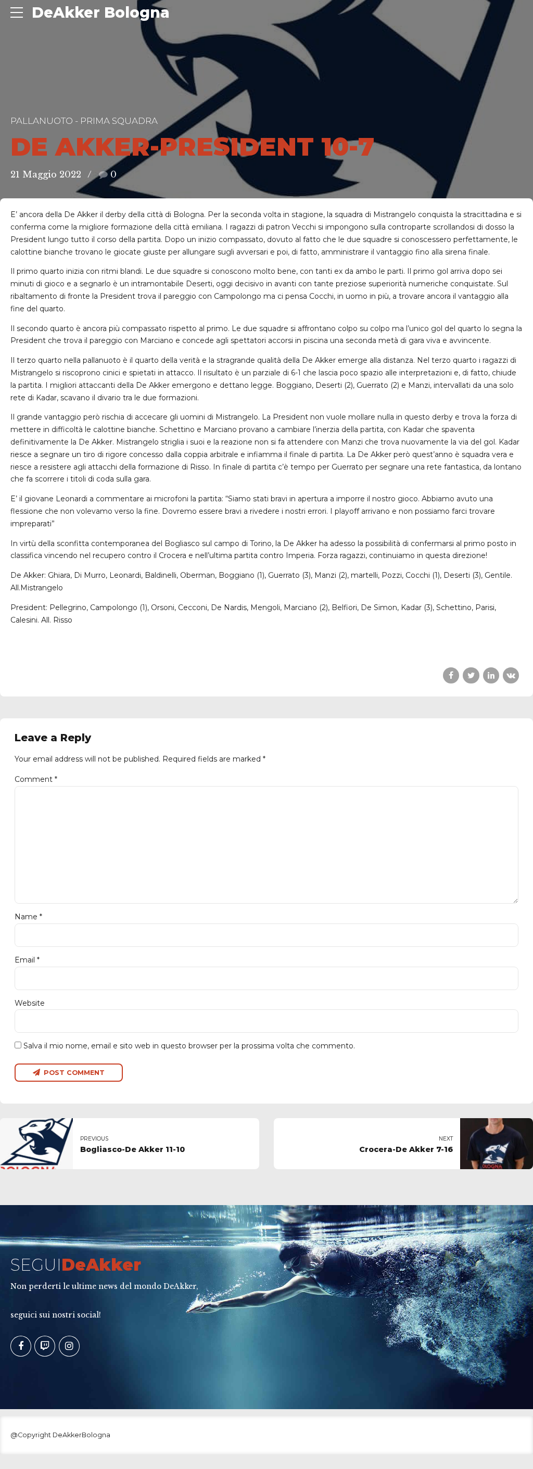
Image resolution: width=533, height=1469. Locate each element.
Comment (36, 779)
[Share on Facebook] (451, 675)
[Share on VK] (511, 675)
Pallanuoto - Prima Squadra (84, 121)
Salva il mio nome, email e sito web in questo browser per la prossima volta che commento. (189, 1045)
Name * (28, 916)
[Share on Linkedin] (491, 675)
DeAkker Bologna (101, 12)
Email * (27, 960)
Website (30, 1003)
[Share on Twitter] (471, 675)
